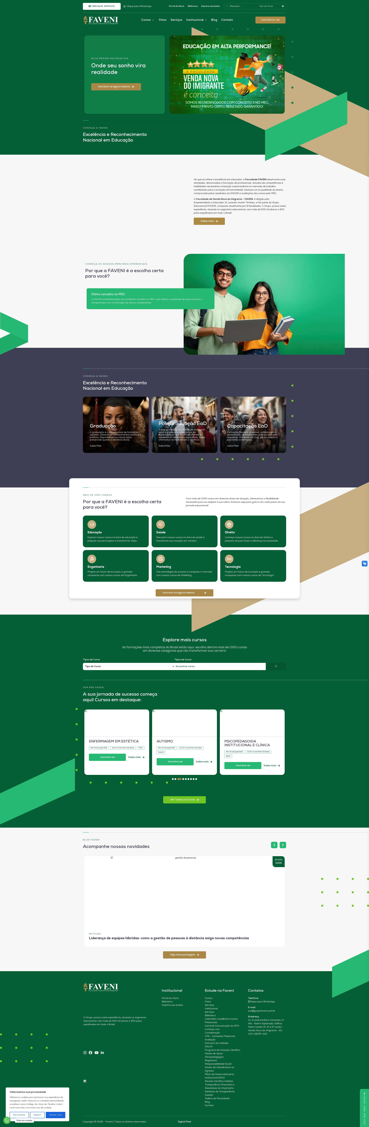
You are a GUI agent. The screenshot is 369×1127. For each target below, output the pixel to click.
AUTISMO (165, 741)
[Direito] (229, 524)
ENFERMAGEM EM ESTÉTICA (114, 741)
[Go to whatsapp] (7, 1120)
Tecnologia (233, 566)
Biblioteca (193, 6)
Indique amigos (103, 6)
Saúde (160, 532)
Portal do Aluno (176, 6)
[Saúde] (160, 524)
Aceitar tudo (55, 1115)
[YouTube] (96, 1053)
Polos (162, 20)
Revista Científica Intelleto (219, 1081)
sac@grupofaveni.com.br (261, 1011)
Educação (94, 532)
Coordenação (212, 1033)
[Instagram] (84, 1053)
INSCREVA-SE (270, 20)
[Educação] (91, 524)
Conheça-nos (212, 1029)
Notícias (95, 934)
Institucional (211, 1009)
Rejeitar (37, 1115)
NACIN (208, 1047)
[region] (37, 1104)
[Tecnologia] (229, 559)
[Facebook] (90, 1053)
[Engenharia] (91, 559)
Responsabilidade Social (218, 1064)
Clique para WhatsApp (139, 6)
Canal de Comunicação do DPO (222, 1026)
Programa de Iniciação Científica (222, 1050)
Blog (214, 20)
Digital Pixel (184, 1122)
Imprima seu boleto (210, 6)
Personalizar (19, 1115)
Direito (230, 532)
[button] (116, 86)
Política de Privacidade (217, 1098)
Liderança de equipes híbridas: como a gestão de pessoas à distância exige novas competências (169, 938)
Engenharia (95, 566)
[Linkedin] (102, 1053)
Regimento (211, 1060)
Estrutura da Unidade (216, 1043)
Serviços (176, 20)
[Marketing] (160, 559)
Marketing (163, 566)
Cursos (208, 998)
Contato (227, 20)
